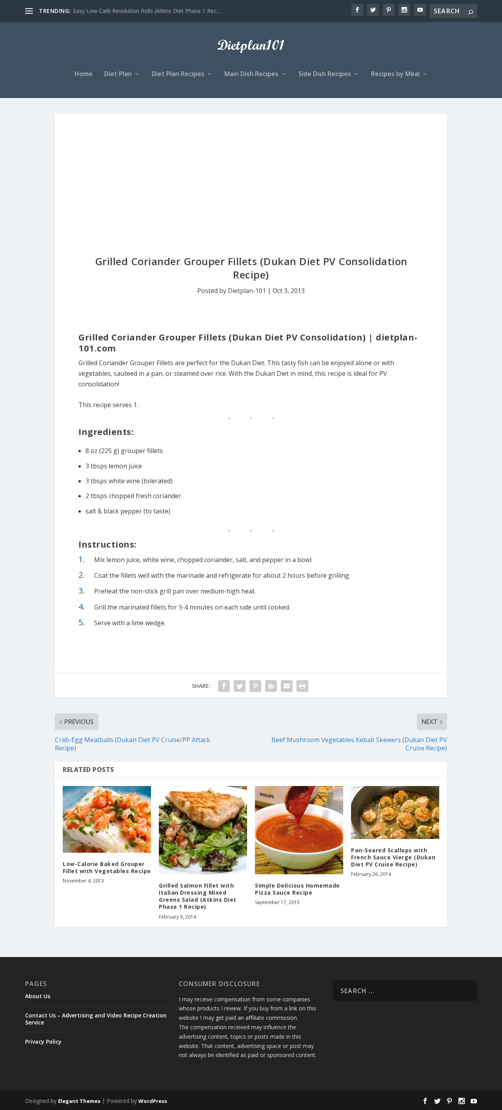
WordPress (152, 1101)
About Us (37, 996)
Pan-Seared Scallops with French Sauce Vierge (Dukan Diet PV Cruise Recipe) (393, 857)
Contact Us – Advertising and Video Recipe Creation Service (96, 1019)
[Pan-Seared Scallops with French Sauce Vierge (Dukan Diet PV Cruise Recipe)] (395, 812)
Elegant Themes (79, 1101)
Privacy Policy (43, 1041)
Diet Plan (118, 74)
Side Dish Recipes (324, 74)
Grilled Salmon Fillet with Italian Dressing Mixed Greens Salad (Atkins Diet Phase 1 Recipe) (197, 896)
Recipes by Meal (395, 74)
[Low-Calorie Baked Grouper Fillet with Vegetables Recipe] (107, 819)
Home (84, 74)
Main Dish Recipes (251, 74)
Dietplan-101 (247, 290)
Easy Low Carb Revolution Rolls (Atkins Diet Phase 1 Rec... (146, 11)
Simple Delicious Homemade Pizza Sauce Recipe (297, 889)
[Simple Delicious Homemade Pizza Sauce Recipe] (299, 830)
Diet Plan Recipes (178, 74)
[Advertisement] (251, 172)
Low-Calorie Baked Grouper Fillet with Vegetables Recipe (107, 867)
